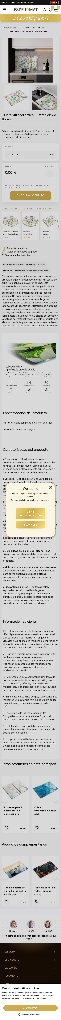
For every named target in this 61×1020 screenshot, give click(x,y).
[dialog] (30, 1002)
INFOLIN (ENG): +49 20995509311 (17, 2)
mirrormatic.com (30, 513)
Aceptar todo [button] (30, 1008)
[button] (30, 1015)
